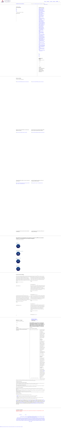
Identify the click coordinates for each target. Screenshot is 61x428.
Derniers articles (18, 78)
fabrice (19, 6)
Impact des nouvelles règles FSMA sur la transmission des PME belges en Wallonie (41, 9)
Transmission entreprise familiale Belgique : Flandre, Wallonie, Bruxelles (42, 47)
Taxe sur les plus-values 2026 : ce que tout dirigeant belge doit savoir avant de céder (42, 35)
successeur (29, 400)
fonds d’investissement (41, 402)
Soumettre (17, 327)
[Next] (16, 315)
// (21, 305)
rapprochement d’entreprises (33, 403)
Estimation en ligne (33, 320)
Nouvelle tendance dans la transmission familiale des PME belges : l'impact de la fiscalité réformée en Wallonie (37, 130)
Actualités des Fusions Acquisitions (20, 3)
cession (25, 414)
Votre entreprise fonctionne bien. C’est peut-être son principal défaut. (42, 49)
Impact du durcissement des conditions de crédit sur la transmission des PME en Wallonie (37, 180)
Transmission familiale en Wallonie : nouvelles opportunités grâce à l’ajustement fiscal (42, 25)
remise (44, 400)
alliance (40, 403)
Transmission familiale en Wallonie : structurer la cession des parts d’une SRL (41, 14)
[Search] (59, 1)
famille (36, 402)
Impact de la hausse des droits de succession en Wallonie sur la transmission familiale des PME (42, 23)
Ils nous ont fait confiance (20, 274)
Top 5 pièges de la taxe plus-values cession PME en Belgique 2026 (42, 41)
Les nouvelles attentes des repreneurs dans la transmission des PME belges (42, 19)
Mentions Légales (30, 421)
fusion (37, 403)
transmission (20, 414)
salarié (38, 402)
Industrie (17, 395)
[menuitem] (45, 1)
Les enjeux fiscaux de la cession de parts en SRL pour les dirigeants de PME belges (42, 21)
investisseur (36, 400)
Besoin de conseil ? (46, 4)
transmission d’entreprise (22, 402)
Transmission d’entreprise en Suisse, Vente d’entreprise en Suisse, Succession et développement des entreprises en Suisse (28, 417)
